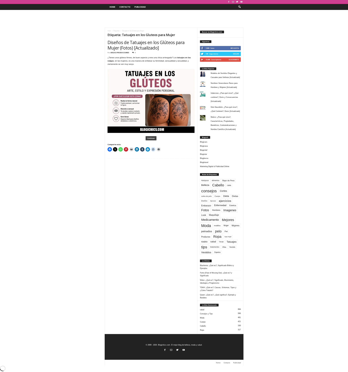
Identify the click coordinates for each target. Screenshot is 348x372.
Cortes (223, 191)
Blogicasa (204, 146)
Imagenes (229, 210)
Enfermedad (220, 205)
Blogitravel (204, 162)
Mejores (228, 220)
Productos (205, 237)
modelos (217, 226)
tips (204, 247)
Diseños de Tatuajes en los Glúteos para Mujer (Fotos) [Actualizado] (146, 45)
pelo (218, 231)
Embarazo (206, 205)
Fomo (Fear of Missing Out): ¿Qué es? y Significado (216, 274)
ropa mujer (228, 236)
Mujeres (235, 225)
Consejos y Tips (206, 314)
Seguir (236, 54)
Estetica (232, 205)
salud (213, 241)
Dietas (235, 196)
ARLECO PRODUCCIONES (120, 53)
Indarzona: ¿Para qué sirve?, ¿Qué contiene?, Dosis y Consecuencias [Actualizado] (224, 97)
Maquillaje (214, 215)
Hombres (216, 210)
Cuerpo (217, 196)
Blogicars (203, 142)
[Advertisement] (174, 19)
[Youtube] (241, 2)
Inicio (109, 31)
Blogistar (203, 154)
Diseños (204, 201)
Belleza (205, 185)
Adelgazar (205, 180)
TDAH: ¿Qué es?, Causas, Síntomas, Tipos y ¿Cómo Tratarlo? (218, 288)
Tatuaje (221, 242)
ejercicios (225, 200)
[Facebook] (228, 2)
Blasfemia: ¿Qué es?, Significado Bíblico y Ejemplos (217, 266)
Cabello (218, 185)
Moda (206, 225)
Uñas (224, 247)
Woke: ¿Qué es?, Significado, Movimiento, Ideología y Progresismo (217, 281)
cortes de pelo (206, 196)
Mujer (226, 225)
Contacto (124, 7)
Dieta (226, 196)
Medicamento (210, 219)
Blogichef (203, 150)
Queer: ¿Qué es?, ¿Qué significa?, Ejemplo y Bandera (218, 296)
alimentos (215, 180)
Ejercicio (213, 201)
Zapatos (217, 252)
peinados (206, 231)
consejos (209, 191)
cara (229, 185)
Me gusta (235, 48)
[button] (239, 7)
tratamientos (214, 247)
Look (203, 215)
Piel (226, 231)
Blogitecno (204, 158)
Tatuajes (232, 241)
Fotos (205, 210)
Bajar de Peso (228, 181)
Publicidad (140, 7)
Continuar (151, 138)
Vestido (232, 247)
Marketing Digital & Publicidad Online (214, 166)
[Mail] (233, 2)
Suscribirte (234, 59)
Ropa (217, 236)
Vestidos (206, 252)
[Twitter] (237, 2)
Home (112, 7)
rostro (204, 241)
